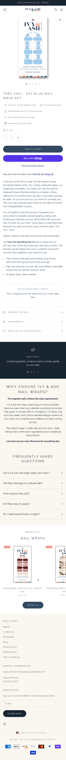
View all (33, 605)
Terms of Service (11, 657)
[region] (33, 357)
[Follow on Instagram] (4, 724)
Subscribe (15, 713)
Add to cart (33, 149)
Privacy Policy (10, 647)
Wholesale (8, 637)
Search (6, 627)
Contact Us (8, 632)
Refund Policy (10, 652)
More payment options (33, 165)
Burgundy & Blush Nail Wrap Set (22, 589)
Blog (5, 642)
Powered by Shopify (43, 740)
